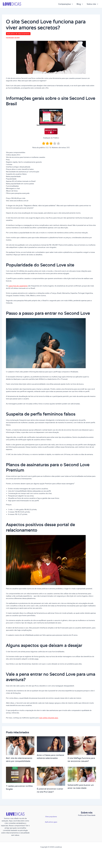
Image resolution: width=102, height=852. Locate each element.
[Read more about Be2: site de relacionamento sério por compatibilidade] (20, 746)
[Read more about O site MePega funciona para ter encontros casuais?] (82, 746)
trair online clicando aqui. (48, 718)
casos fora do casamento (18, 286)
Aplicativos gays (51, 822)
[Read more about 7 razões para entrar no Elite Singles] (20, 775)
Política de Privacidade (86, 815)
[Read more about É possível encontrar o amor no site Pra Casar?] (51, 776)
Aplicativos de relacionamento (18, 34)
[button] (72, 4)
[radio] (43, 144)
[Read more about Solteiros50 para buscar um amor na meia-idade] (82, 774)
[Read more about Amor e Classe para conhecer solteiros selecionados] (51, 744)
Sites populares (51, 817)
